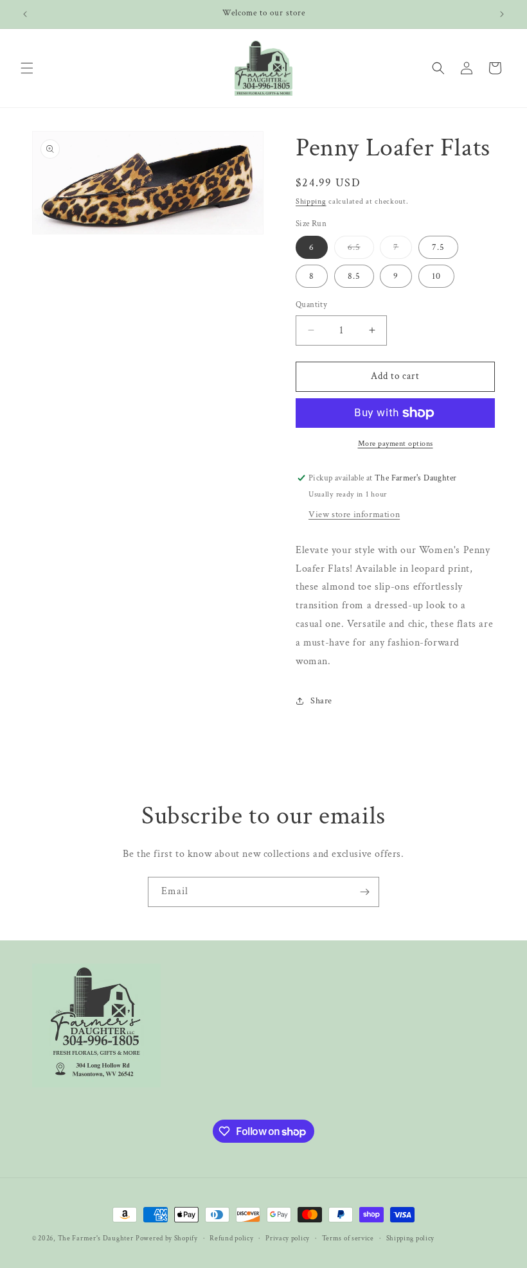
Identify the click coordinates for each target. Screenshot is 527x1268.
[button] (27, 68)
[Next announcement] (502, 14)
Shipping (311, 201)
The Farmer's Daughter (96, 1238)
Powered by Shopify (167, 1238)
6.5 (361, 250)
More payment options (395, 443)
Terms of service (348, 1238)
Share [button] (321, 701)
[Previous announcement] (25, 14)
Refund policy (231, 1238)
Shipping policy (410, 1238)
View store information (354, 514)
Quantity (311, 304)
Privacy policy (287, 1238)
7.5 (438, 247)
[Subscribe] (364, 892)
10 (436, 276)
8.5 (354, 276)
